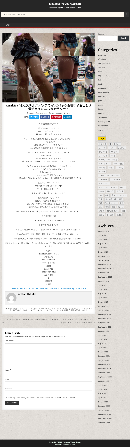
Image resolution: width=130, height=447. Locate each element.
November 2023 (104, 368)
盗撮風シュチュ (111, 203)
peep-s (101, 113)
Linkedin (68, 117)
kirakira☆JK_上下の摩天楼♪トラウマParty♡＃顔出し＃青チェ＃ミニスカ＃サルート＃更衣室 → (72, 321)
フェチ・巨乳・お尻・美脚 (109, 175)
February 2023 (104, 406)
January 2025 (103, 310)
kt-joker (101, 96)
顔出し (78, 310)
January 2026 (103, 260)
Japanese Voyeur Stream (65, 3)
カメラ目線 (103, 155)
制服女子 (67, 310)
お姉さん (121, 148)
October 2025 (104, 273)
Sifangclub (102, 117)
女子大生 (120, 191)
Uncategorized (104, 121)
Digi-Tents (102, 75)
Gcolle (100, 84)
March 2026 (103, 252)
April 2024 (103, 348)
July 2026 (102, 235)
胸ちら (120, 207)
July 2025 (102, 285)
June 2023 (102, 389)
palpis (100, 101)
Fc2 (99, 80)
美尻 (107, 207)
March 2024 (103, 352)
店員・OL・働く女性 (119, 195)
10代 (100, 144)
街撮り (73, 310)
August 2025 (103, 281)
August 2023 (103, 381)
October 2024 (104, 323)
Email (8, 379)
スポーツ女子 (119, 163)
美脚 (113, 207)
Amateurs (102, 55)
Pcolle (68, 113)
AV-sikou (102, 59)
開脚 (123, 211)
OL (110, 144)
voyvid (100, 130)
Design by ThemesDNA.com (65, 444)
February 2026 (104, 256)
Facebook (46, 117)
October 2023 (104, 372)
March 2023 (103, 402)
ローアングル (104, 183)
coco (100, 71)
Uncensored (103, 126)
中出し (122, 187)
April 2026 (102, 248)
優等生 (101, 191)
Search (101, 34)
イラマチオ (114, 152)
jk (105, 144)
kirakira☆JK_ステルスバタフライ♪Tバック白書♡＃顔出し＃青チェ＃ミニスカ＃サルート (49, 107)
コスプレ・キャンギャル (108, 159)
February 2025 (104, 306)
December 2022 (104, 414)
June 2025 (102, 289)
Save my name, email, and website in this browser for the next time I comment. (42, 398)
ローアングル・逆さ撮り (54, 310)
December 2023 (104, 364)
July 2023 (102, 385)
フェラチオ (103, 179)
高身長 (119, 214)
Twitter (35, 117)
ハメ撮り (120, 167)
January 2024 (103, 360)
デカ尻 (111, 167)
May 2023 (102, 393)
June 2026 (102, 239)
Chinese (101, 67)
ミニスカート (41, 310)
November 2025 (104, 268)
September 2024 (105, 327)
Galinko (31, 113)
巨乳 (107, 195)
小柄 (100, 195)
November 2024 (104, 318)
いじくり (102, 148)
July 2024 (102, 335)
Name (8, 370)
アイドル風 (84, 308)
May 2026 (102, 244)
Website (8, 388)
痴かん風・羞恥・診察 (113, 199)
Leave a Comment (56, 113)
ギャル (112, 155)
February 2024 (104, 356)
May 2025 (102, 293)
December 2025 (104, 264)
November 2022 (104, 418)
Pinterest (57, 117)
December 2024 (104, 314)
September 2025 (105, 277)
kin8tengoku (103, 92)
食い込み (84, 310)
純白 (100, 207)
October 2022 (104, 422)
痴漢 (100, 203)
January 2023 (103, 410)
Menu (8, 25)
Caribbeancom (104, 63)
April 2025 (102, 298)
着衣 (121, 203)
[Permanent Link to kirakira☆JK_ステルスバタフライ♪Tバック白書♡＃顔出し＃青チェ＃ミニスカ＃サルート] (48, 68)
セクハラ (102, 167)
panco (100, 105)
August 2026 (103, 231)
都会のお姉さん (113, 211)
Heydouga (102, 88)
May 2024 (102, 343)
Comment (9, 341)
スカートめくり (23, 310)
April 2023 (102, 397)
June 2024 (102, 339)
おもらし (112, 148)
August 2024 (103, 331)
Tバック (77, 308)
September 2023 (105, 377)
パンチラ (33, 310)
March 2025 (103, 302)
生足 (100, 199)
